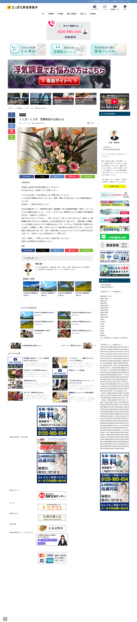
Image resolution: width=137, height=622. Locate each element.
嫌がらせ (83, 13)
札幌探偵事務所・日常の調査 (18, 437)
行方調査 (60, 13)
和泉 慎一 (92, 123)
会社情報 (92, 13)
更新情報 (22, 114)
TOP (43, 13)
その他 (127, 1)
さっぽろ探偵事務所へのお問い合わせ (99, 1)
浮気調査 (114, 1)
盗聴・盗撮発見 (72, 13)
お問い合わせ (114, 186)
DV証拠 (121, 1)
